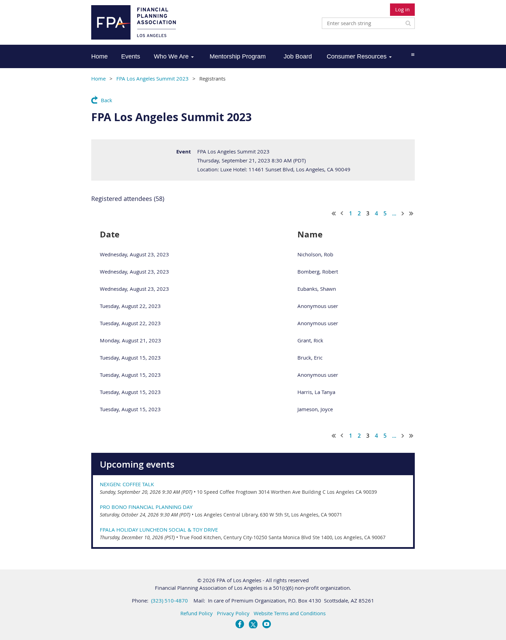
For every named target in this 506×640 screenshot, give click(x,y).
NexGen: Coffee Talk (127, 484)
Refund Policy (196, 613)
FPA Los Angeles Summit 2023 (152, 78)
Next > (403, 213)
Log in (402, 9)
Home (98, 78)
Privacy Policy (233, 613)
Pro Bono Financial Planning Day (146, 506)
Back (106, 100)
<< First (333, 213)
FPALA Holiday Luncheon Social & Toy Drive (159, 529)
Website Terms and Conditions (290, 613)
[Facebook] (239, 624)
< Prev (342, 213)
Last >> (411, 213)
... (394, 213)
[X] (253, 624)
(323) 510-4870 (169, 600)
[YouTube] (266, 624)
